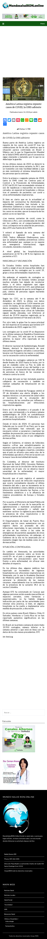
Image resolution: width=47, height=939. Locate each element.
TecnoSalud (8, 905)
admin (35, 112)
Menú (42, 23)
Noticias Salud (9, 890)
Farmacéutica (9, 926)
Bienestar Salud (9, 914)
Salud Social (8, 900)
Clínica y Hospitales (10, 919)
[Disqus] (23, 676)
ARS (5, 909)
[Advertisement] (23, 50)
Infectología (9, 921)
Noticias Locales (9, 895)
